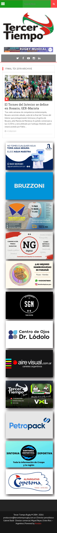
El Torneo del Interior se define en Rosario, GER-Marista (27, 106)
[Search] (54, 4)
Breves (12, 99)
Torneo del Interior (32, 99)
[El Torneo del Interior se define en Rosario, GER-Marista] (28, 87)
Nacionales (20, 99)
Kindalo (38, 523)
